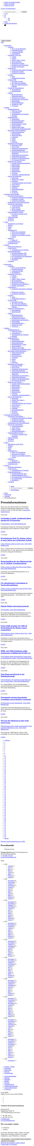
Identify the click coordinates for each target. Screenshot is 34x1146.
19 (5, 771)
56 (5, 832)
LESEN (3, 531)
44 (5, 812)
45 (5, 814)
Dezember (11, 880)
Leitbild (14, 57)
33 (5, 794)
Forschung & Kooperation (11, 415)
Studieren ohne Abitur (18, 127)
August (10, 866)
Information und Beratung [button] (15, 143)
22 (5, 776)
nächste (6, 838)
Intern (6, 22)
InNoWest (11, 219)
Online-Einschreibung (18, 132)
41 (5, 807)
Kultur (10, 227)
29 (5, 787)
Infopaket (14, 116)
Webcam (6, 1071)
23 (5, 778)
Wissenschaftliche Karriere (15, 433)
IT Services (15, 106)
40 (5, 805)
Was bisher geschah (17, 81)
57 (5, 833)
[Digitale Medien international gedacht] (13, 610)
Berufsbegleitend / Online (19, 124)
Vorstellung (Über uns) (14, 274)
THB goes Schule (17, 111)
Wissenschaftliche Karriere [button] (15, 212)
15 (5, 765)
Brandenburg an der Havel (15, 223)
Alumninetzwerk (13, 243)
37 (5, 801)
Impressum (7, 1068)
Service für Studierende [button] (14, 176)
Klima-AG (15, 240)
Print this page (5, 841)
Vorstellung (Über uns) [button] (14, 55)
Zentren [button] (10, 93)
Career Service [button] (12, 248)
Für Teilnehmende (17, 258)
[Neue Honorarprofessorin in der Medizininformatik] (17, 681)
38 (5, 802)
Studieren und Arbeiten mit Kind (21, 235)
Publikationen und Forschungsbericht (18, 202)
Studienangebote (12, 338)
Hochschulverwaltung (18, 63)
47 (5, 817)
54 (5, 828)
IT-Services (15, 192)
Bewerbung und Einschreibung (17, 351)
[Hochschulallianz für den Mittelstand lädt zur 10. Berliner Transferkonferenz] (17, 568)
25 (5, 781)
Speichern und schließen (7, 1141)
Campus (14, 58)
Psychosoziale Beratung (18, 160)
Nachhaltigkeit (16, 53)
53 (5, 827)
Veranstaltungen (16, 89)
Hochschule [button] (7, 45)
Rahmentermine (16, 91)
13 (5, 761)
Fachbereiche (12, 287)
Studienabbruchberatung (19, 156)
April (9, 872)
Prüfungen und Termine (15, 382)
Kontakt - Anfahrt (9, 1066)
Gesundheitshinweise (14, 241)
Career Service (16, 184)
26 (5, 783)
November (11, 882)
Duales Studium (16, 125)
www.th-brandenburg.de (8, 1120)
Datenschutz (7, 1070)
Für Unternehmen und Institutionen (22, 256)
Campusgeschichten (17, 52)
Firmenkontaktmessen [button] (14, 251)
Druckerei (14, 191)
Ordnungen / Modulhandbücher (21, 174)
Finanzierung (15, 186)
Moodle (6, 1081)
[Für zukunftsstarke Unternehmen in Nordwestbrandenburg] (17, 590)
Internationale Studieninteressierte (21, 129)
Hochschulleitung (17, 62)
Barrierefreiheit (8, 1073)
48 (5, 819)
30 (5, 789)
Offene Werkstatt (13, 217)
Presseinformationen (17, 50)
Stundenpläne (15, 170)
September (11, 885)
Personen (7, 1083)
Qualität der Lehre (17, 104)
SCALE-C (11, 220)
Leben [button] (6, 222)
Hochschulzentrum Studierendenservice (17, 95)
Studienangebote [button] (12, 117)
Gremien (10, 295)
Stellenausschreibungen (14, 246)
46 (5, 815)
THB (2, 42)
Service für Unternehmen (15, 424)
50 (5, 822)
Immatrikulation (16, 134)
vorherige (7, 740)
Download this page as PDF (17, 841)
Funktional (6, 1127)
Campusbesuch (16, 112)
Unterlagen (15, 137)
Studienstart (15, 178)
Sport (9, 228)
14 (5, 763)
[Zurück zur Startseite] (8, 8)
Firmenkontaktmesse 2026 (19, 255)
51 (5, 823)
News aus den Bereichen (19, 49)
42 (5, 809)
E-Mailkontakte (5, 1119)
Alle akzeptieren (5, 1139)
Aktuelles (10, 266)
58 (5, 835)
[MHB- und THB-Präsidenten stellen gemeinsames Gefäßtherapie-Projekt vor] (17, 658)
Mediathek (7, 1079)
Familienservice (12, 451)
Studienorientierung (13, 330)
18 (5, 769)
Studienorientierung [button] (13, 109)
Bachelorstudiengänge (18, 120)
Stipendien (15, 181)
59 (5, 837)
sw (5, 15)
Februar (10, 875)
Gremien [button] (10, 75)
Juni (9, 869)
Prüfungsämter (16, 166)
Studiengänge (15, 119)
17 (5, 768)
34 (5, 796)
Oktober (10, 884)
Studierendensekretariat (18, 150)
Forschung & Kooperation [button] (11, 194)
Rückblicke (15, 259)
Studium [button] (6, 107)
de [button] (5, 17)
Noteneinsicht (15, 168)
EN (9, 20)
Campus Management (10, 1088)
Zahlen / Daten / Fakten (18, 60)
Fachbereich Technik (18, 71)
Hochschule (7, 264)
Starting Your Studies (18, 179)
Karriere (6, 465)
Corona (14, 237)
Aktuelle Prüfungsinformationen (21, 163)
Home (6, 493)
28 (5, 786)
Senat (13, 76)
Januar (10, 877)
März (9, 874)
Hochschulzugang (17, 135)
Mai (9, 871)
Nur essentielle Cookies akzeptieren (21, 1139)
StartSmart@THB (17, 145)
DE (9, 18)
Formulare (14, 142)
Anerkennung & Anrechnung (20, 155)
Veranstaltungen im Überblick (20, 114)
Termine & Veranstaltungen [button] (16, 88)
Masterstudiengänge (17, 122)
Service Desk (15, 147)
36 (5, 799)
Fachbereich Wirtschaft (18, 73)
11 (5, 758)
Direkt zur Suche (9, 5)
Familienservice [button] (12, 230)
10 (5, 756)
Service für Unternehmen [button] (15, 204)
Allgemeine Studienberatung (20, 148)
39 (5, 804)
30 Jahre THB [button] (12, 80)
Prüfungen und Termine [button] (15, 161)
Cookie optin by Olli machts (9, 1144)
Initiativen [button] (11, 238)
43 (5, 810)
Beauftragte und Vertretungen (20, 65)
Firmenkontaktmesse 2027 (19, 253)
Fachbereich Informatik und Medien (22, 70)
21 (5, 774)
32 (5, 792)
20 (5, 773)
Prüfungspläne (16, 165)
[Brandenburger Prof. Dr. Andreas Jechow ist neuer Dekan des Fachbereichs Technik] (17, 545)
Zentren (10, 313)
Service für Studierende (14, 397)
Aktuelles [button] (10, 47)
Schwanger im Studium (18, 233)
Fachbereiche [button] (12, 68)
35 (5, 797)
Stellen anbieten (16, 209)
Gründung (14, 187)
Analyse (5, 1129)
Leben (6, 442)
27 (5, 784)
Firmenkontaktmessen (14, 472)
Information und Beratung (15, 364)
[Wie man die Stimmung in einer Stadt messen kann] (17, 729)
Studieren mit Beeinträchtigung (20, 158)
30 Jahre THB (12, 300)
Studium (6, 328)
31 (5, 791)
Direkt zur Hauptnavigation (12, 2)
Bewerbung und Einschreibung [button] (17, 130)
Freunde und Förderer (18, 66)
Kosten (14, 138)
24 (5, 779)
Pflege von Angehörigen (19, 232)
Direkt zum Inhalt (9, 4)
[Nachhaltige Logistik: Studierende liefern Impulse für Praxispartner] (13, 524)
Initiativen (11, 459)
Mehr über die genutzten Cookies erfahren (13, 1143)
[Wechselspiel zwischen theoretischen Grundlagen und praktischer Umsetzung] (17, 704)
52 (5, 825)
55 (5, 830)
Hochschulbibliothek (17, 102)
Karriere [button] (6, 245)
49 (5, 820)
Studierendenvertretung (18, 78)
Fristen (14, 140)
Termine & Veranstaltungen (16, 308)
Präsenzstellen (16, 101)
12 (5, 760)
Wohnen (10, 225)
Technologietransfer (17, 205)
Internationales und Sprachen (20, 99)
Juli (9, 867)
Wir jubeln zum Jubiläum (19, 83)
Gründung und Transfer (18, 98)
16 (5, 766)
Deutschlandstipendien (18, 210)
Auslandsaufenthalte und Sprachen (21, 183)
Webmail (6, 1078)
